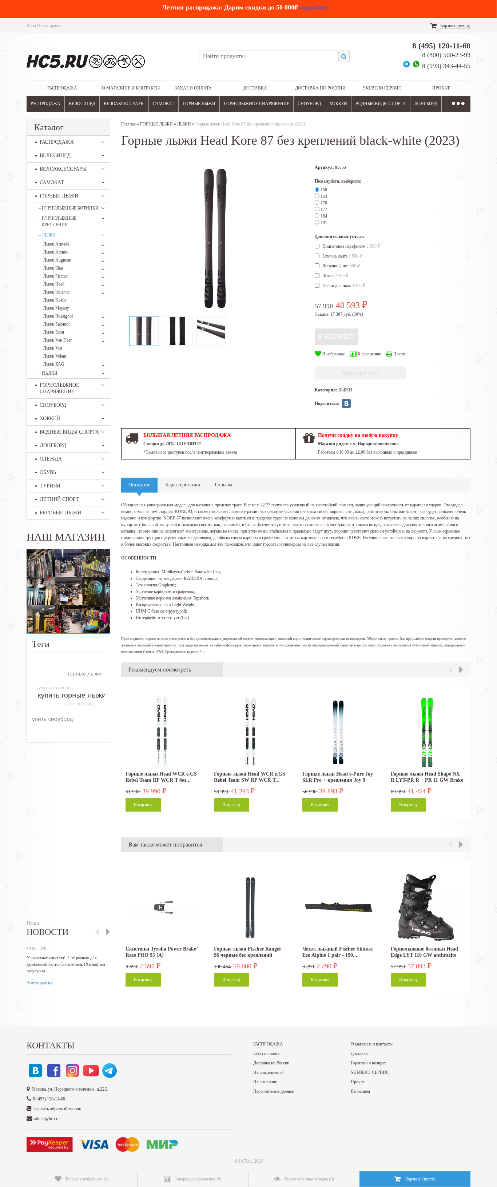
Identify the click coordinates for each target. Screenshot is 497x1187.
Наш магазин (265, 1081)
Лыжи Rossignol (58, 316)
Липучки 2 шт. (341, 265)
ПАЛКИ (48, 373)
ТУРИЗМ (50, 486)
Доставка (255, 88)
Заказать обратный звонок (57, 1108)
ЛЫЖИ (47, 235)
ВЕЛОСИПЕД (82, 103)
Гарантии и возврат (368, 1062)
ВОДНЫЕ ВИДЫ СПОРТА (380, 103)
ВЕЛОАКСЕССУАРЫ (124, 103)
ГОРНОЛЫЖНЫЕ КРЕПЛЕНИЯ (57, 221)
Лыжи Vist (52, 348)
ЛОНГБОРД (425, 103)
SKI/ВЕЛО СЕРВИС (382, 88)
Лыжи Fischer (55, 276)
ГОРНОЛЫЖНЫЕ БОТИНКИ (69, 208)
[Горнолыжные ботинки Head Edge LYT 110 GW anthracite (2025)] (427, 907)
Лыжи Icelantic (56, 292)
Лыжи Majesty (56, 308)
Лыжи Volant (54, 356)
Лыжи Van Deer (57, 340)
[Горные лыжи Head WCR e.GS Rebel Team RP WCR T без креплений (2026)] (162, 732)
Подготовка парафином (351, 246)
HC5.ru (245, 1161)
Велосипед (360, 1091)
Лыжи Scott (53, 332)
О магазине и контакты (131, 88)
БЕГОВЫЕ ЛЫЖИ (60, 512)
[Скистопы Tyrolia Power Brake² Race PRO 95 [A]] (162, 907)
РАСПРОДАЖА (62, 88)
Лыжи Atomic (55, 252)
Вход (31, 25)
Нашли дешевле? (268, 1072)
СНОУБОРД (309, 103)
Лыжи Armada (56, 244)
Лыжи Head (53, 284)
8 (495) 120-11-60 (441, 45)
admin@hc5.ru (47, 1118)
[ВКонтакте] (346, 403)
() (87, 1179)
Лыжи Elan (53, 268)
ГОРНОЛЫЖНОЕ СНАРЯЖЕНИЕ (256, 103)
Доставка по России (320, 88)
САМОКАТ (163, 103)
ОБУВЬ (48, 472)
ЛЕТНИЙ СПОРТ (59, 499)
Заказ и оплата (193, 88)
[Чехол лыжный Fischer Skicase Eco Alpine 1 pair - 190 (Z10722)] (338, 907)
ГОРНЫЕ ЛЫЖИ (199, 103)
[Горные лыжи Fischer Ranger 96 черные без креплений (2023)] (250, 907)
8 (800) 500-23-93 (446, 55)
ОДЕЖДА (51, 459)
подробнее (314, 7)
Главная (128, 124)
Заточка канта (342, 256)
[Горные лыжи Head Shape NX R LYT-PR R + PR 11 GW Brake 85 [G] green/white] (427, 732)
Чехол (335, 275)
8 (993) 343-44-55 (446, 65)
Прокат (441, 88)
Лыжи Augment (57, 260)
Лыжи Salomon (57, 324)
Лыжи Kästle (54, 300)
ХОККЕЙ (338, 103)
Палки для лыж (344, 285)
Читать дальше (40, 982)
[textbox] (268, 56)
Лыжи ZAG (53, 364)
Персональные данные (273, 1091)
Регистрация (50, 25)
